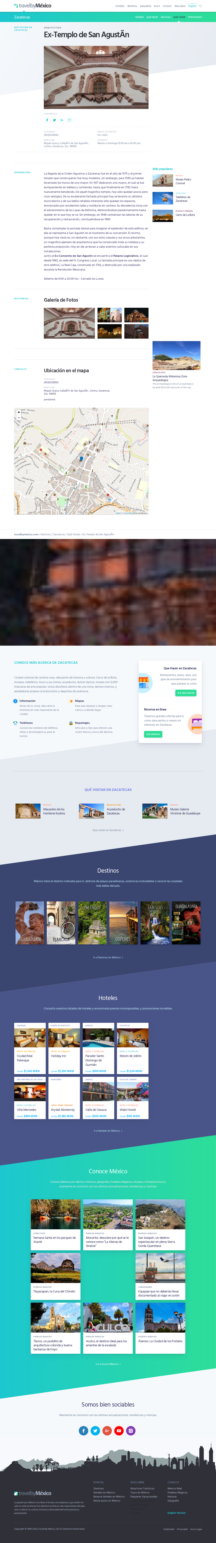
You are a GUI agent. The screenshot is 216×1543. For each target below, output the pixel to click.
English (192, 6)
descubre (179, 6)
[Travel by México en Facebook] (83, 1431)
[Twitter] (54, 120)
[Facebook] (47, 120)
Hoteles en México (104, 1492)
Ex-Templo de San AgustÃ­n (98, 534)
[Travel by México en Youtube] (119, 1431)
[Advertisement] (176, 281)
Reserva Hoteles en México (109, 1496)
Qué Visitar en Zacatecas (23, 28)
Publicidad (169, 1529)
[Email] (69, 120)
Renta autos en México (106, 1500)
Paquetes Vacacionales (143, 1496)
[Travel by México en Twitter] (95, 1431)
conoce (167, 6)
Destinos (45, 534)
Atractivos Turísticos (142, 1488)
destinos (132, 6)
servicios (166, 17)
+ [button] (19, 412)
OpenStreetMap (130, 513)
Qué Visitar (73, 534)
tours (157, 6)
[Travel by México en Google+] (107, 1431)
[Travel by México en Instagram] (131, 1431)
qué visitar (179, 17)
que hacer (152, 17)
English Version (177, 1513)
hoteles (120, 6)
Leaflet (118, 513)
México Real (175, 1488)
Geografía (173, 1500)
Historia (172, 1496)
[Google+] (62, 120)
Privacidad (182, 1529)
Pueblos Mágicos (177, 1492)
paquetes (145, 6)
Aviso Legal (196, 1529)
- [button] (19, 417)
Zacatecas (22, 17)
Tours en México (140, 1492)
